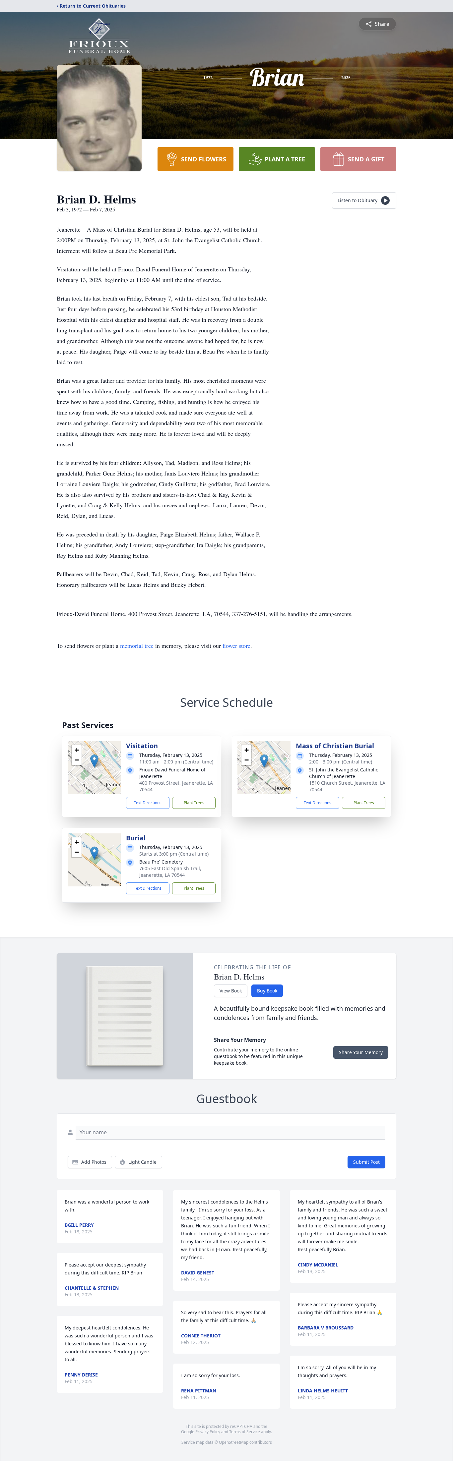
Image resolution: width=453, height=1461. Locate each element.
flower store (236, 645)
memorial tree (137, 645)
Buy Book (267, 990)
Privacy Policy (207, 1431)
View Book (231, 990)
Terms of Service (244, 1431)
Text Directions (148, 803)
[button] (94, 761)
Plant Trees (194, 803)
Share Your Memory (361, 1052)
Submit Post (366, 1162)
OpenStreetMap (233, 1442)
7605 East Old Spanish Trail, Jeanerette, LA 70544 (170, 871)
